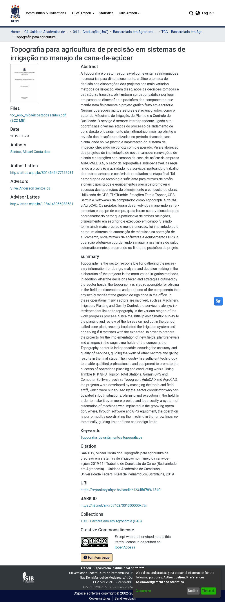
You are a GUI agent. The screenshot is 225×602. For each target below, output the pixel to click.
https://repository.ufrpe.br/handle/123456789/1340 (120, 490)
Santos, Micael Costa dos (30, 152)
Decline (193, 591)
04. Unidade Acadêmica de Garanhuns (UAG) (46, 32)
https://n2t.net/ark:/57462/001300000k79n (114, 505)
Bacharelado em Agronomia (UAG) (135, 32)
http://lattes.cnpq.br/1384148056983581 (41, 204)
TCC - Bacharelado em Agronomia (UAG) (183, 32)
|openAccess (125, 547)
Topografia (89, 437)
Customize (143, 591)
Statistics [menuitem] (106, 13)
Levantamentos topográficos (120, 437)
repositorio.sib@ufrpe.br (125, 587)
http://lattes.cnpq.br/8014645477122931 (41, 173)
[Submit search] (191, 13)
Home (15, 32)
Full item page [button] (98, 557)
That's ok (208, 591)
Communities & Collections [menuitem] (45, 13)
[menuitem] (82, 13)
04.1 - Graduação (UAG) (90, 32)
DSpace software (87, 593)
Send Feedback (125, 598)
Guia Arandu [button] (128, 13)
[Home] (15, 13)
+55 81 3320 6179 (95, 587)
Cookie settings (100, 598)
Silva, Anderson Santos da (30, 188)
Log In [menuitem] (207, 13)
